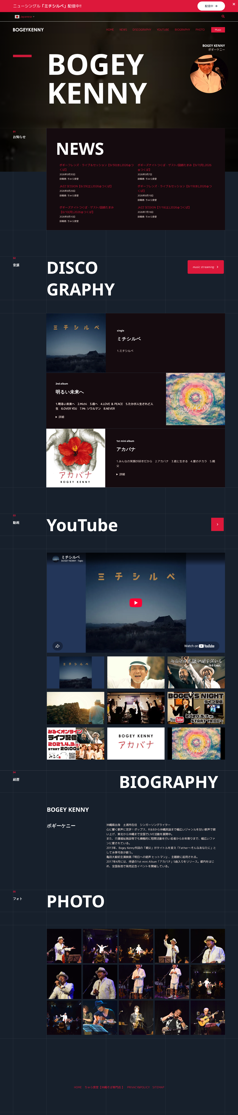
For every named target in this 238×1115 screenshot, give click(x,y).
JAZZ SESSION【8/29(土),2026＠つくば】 (86, 186)
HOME (78, 1087)
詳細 (61, 417)
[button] (211, 6)
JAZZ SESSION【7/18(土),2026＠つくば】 (164, 207)
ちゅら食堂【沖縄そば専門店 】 (104, 1087)
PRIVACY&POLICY (138, 1087)
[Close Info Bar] (234, 4)
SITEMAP (158, 1087)
